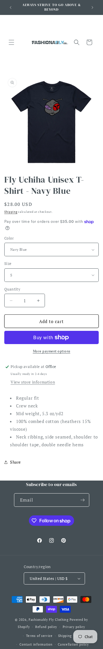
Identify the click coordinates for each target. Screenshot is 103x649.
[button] (11, 42)
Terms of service (39, 636)
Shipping (10, 212)
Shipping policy (70, 636)
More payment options (51, 351)
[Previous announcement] (10, 7)
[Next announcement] (92, 7)
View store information (33, 382)
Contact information (35, 644)
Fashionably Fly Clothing (49, 620)
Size (8, 263)
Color (9, 238)
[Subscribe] (82, 500)
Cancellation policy (73, 644)
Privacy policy (74, 627)
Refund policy (46, 627)
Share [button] (15, 462)
